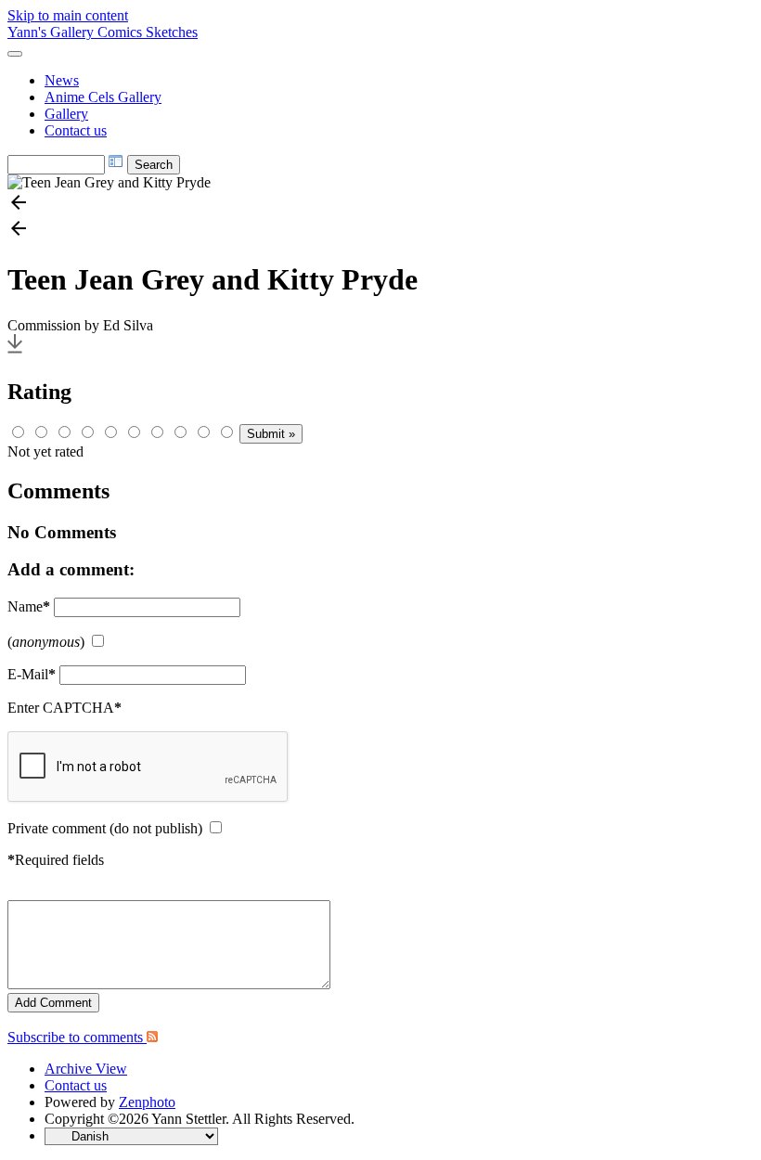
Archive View (86, 1068)
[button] (380, 204)
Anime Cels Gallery (103, 97)
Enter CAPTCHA (64, 707)
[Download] (14, 352)
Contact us (76, 130)
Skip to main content (67, 15)
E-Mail (31, 674)
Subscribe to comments (77, 1037)
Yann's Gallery (52, 32)
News (62, 80)
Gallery (66, 114)
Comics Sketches (147, 32)
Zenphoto (147, 1102)
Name (28, 606)
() (45, 642)
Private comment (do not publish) (104, 828)
